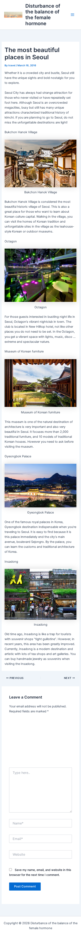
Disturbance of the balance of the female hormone (42, 14)
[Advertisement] (40, 741)
